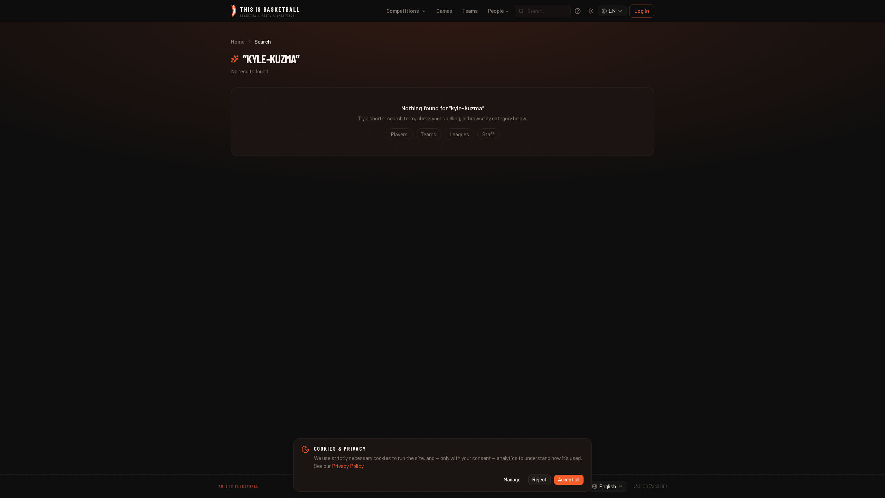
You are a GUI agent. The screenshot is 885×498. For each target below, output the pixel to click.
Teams (470, 10)
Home (237, 41)
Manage (512, 479)
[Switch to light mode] (591, 11)
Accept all (568, 479)
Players (399, 134)
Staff (488, 134)
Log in (641, 10)
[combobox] (612, 11)
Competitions (402, 10)
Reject (539, 479)
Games (444, 10)
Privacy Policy (348, 465)
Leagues (459, 134)
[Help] (577, 11)
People (496, 10)
